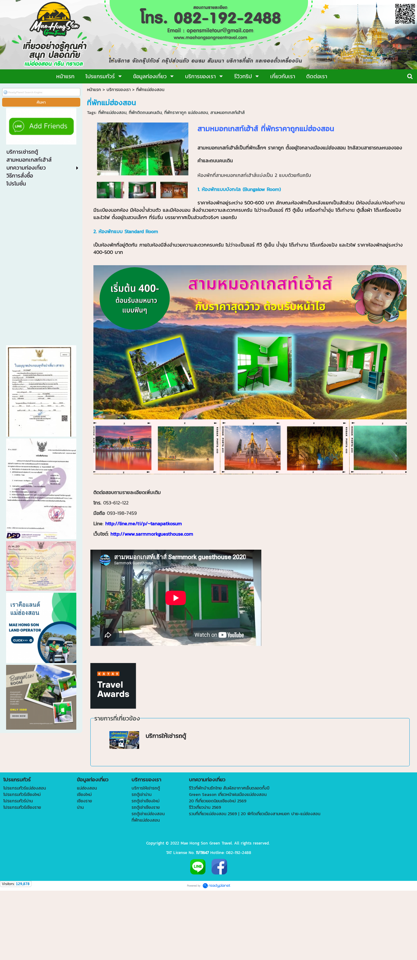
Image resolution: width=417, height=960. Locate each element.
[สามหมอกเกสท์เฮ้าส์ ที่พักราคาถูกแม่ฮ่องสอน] (142, 147)
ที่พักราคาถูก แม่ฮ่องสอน (186, 112)
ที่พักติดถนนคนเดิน (145, 112)
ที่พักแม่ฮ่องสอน (112, 112)
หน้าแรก (94, 89)
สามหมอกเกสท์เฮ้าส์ (227, 112)
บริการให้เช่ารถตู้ (166, 735)
